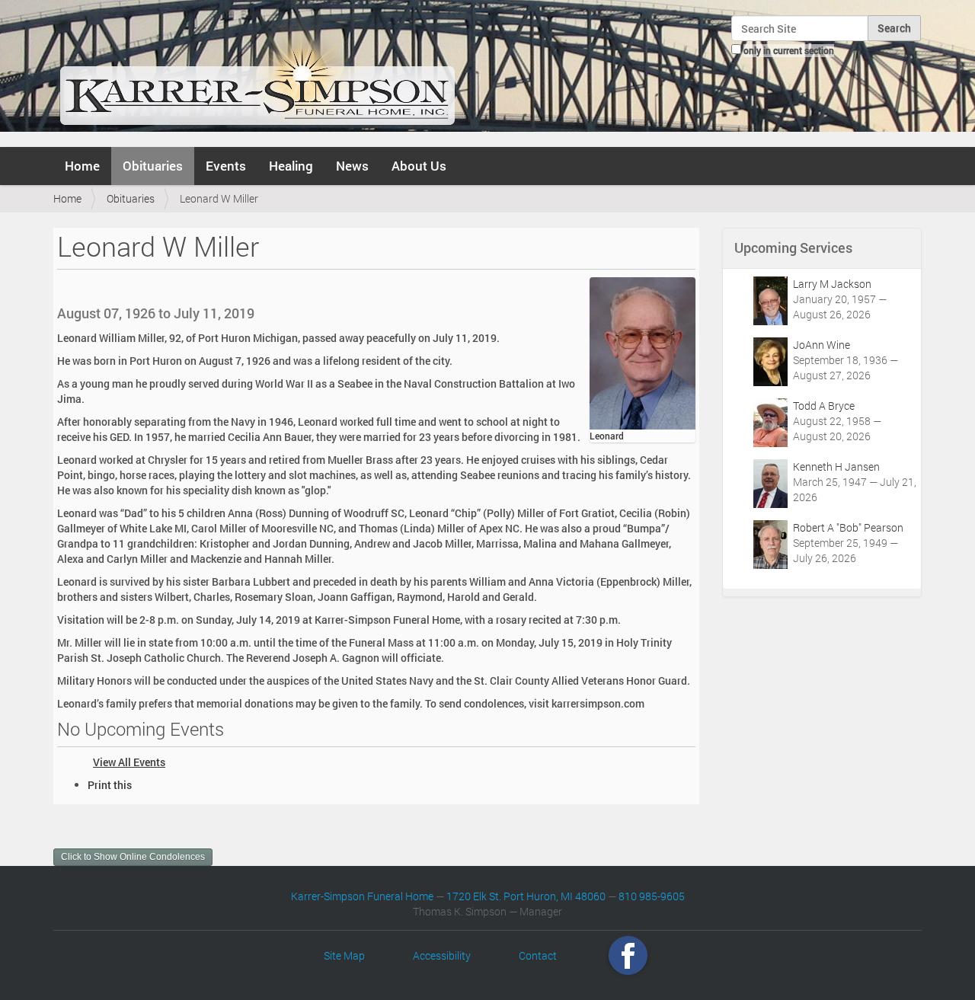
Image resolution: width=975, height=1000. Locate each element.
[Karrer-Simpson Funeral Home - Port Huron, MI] (257, 71)
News (352, 165)
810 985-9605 (652, 896)
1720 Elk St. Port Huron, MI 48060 (526, 896)
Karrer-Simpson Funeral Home (362, 896)
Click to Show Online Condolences (133, 856)
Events (226, 165)
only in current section (788, 50)
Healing (291, 165)
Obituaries (153, 165)
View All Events (129, 762)
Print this (110, 785)
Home (82, 165)
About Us (419, 165)
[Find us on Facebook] (628, 955)
